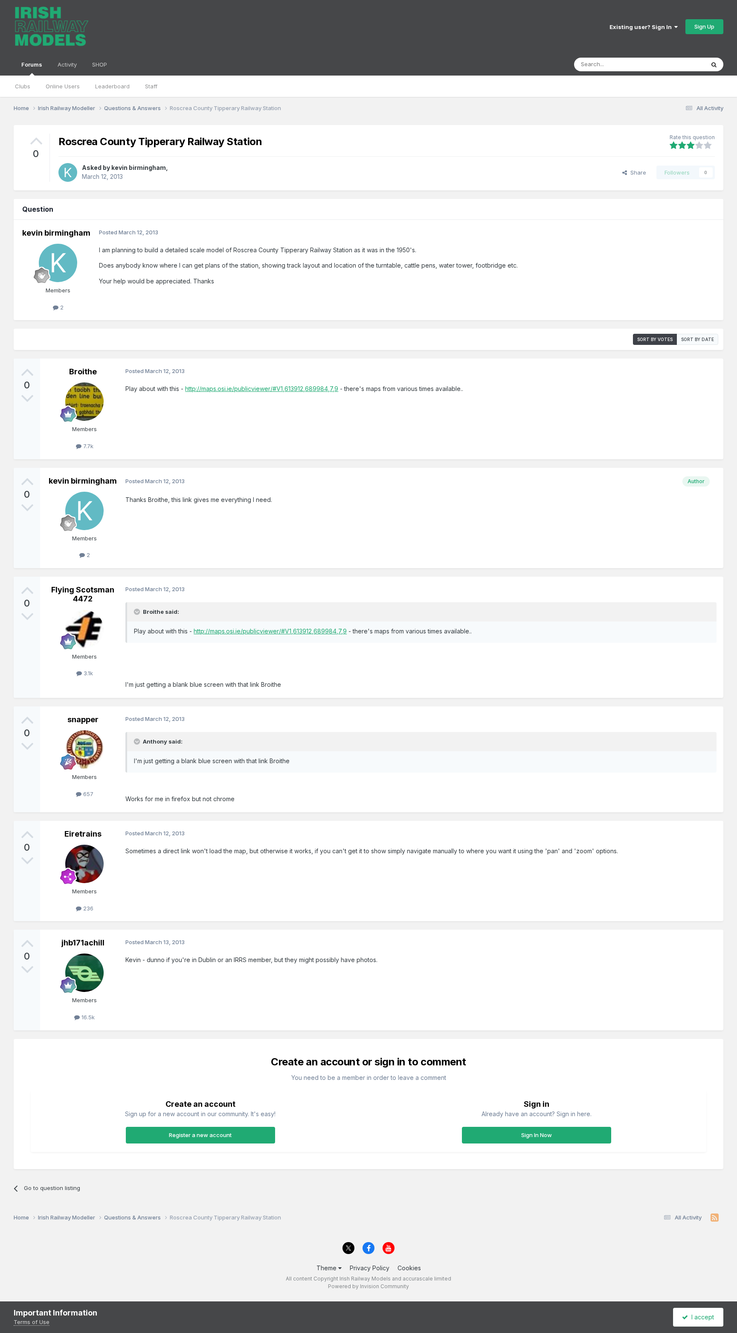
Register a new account (200, 1135)
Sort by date (697, 339)
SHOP (99, 64)
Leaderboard (112, 86)
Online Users (63, 86)
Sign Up (704, 26)
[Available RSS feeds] (714, 1218)
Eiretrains (83, 833)
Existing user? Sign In (641, 26)
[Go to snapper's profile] (84, 749)
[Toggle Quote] (138, 611)
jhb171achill (82, 942)
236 (87, 908)
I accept (701, 1317)
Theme (327, 1268)
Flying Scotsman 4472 (82, 594)
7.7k (87, 446)
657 (87, 793)
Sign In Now (536, 1135)
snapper (83, 719)
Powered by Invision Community (368, 1286)
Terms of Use (31, 1321)
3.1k (87, 673)
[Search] (714, 64)
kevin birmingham (138, 167)
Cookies (409, 1268)
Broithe (83, 371)
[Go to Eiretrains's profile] (84, 864)
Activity (67, 64)
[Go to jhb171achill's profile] (84, 973)
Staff (151, 86)
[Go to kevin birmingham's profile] (67, 172)
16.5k (87, 1017)
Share (636, 172)
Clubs (22, 86)
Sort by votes (655, 339)
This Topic (679, 64)
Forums (31, 64)
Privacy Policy (369, 1268)
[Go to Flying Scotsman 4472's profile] (84, 629)
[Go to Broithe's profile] (84, 401)
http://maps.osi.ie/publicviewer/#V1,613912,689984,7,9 (261, 388)
